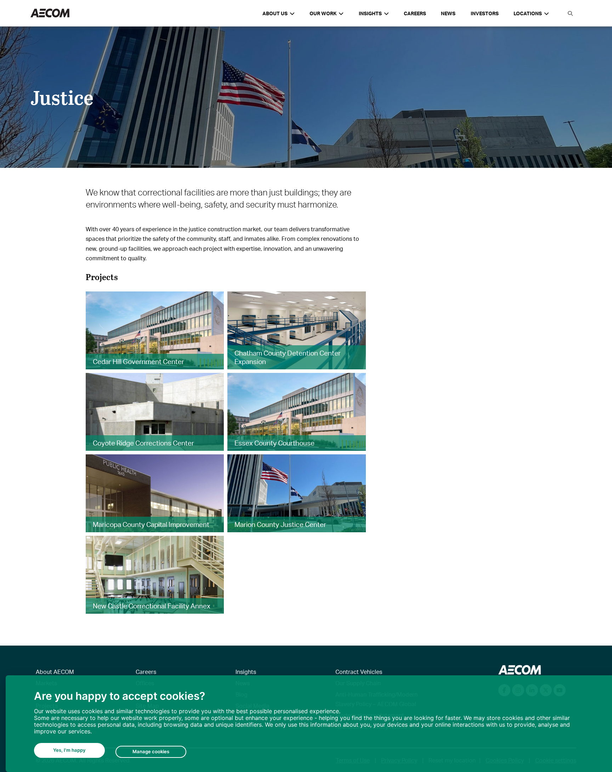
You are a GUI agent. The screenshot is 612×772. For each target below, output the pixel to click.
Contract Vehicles (358, 671)
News (448, 13)
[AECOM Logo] (49, 13)
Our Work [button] (323, 13)
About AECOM (55, 671)
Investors (485, 13)
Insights (246, 671)
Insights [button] (370, 13)
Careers (415, 13)
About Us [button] (275, 13)
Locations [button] (528, 13)
